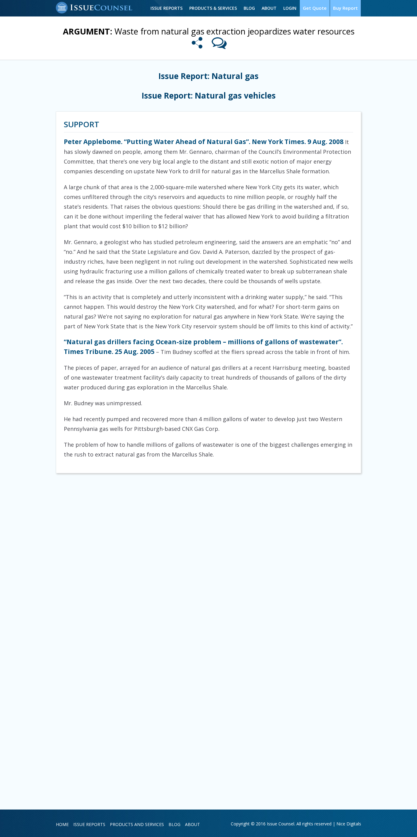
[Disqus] (208, 558)
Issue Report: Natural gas (208, 75)
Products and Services (137, 824)
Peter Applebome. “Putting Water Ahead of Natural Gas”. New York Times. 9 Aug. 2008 (203, 141)
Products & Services (213, 8)
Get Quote (315, 8)
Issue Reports (166, 8)
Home (62, 824)
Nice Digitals (348, 824)
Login (289, 8)
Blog (249, 8)
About (269, 8)
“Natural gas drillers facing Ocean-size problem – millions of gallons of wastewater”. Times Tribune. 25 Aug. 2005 (203, 346)
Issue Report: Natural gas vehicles (209, 95)
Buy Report (345, 8)
